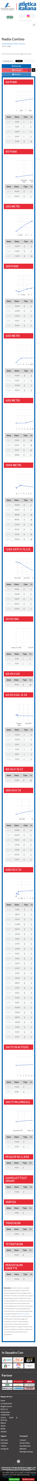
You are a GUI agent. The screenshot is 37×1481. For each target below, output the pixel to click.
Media (3, 1429)
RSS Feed (4, 1440)
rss (32, 16)
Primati (17, 70)
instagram (28, 16)
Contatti (23, 1440)
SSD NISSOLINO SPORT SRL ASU (13, 44)
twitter (24, 16)
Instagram (4, 1449)
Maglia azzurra (6, 1406)
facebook (20, 16)
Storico (17, 74)
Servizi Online (25, 1443)
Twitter (3, 1446)
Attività (3, 1432)
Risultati (17, 66)
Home (3, 1401)
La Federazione (6, 1404)
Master (3, 1423)
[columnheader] (9, 117)
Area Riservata (25, 1446)
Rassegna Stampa (26, 1452)
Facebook (4, 1443)
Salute (3, 1426)
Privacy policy (7, 1477)
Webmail (23, 1449)
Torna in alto (19, 1464)
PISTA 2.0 (4, 1409)
